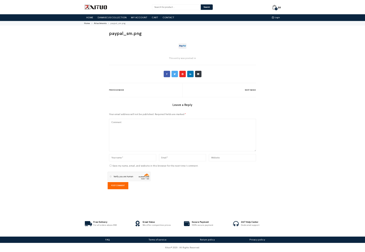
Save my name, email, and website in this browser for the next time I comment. (155, 165)
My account (139, 17)
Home (89, 17)
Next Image (250, 90)
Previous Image (116, 90)
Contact (168, 17)
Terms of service (158, 239)
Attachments (100, 23)
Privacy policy (257, 239)
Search (207, 7)
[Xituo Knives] (95, 7)
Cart (155, 17)
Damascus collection (112, 17)
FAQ (107, 239)
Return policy (207, 239)
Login (277, 17)
